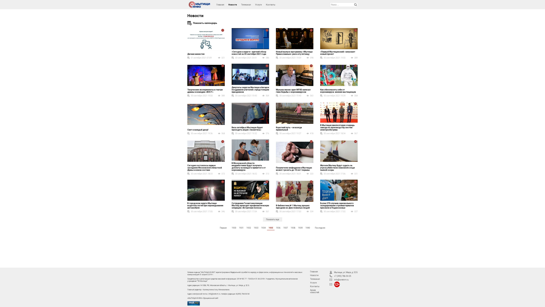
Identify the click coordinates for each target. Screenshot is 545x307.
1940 (307, 228)
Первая (223, 228)
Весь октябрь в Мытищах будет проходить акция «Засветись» (247, 128)
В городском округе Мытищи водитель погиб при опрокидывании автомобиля (205, 205)
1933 (256, 228)
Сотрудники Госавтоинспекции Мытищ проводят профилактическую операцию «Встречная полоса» (250, 205)
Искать (355, 5)
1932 (248, 228)
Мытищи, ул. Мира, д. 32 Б (346, 272)
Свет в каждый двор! (197, 130)
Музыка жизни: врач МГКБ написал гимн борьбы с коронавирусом (293, 91)
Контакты (270, 5)
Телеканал (246, 5)
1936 (278, 228)
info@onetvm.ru (214, 294)
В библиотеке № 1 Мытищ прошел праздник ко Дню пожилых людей (293, 206)
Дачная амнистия (196, 54)
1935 (271, 228)
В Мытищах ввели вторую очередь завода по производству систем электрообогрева (337, 127)
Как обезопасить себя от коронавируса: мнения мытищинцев (338, 91)
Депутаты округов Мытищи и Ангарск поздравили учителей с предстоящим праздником (250, 89)
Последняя (320, 228)
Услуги (258, 5)
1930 (234, 228)
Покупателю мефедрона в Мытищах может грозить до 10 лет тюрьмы (294, 169)
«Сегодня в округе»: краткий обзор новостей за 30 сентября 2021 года (249, 53)
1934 (263, 228)
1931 (241, 228)
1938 (293, 228)
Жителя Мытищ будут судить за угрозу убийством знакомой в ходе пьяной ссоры (337, 167)
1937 (285, 228)
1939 (300, 228)
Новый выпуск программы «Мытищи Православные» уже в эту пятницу (294, 53)
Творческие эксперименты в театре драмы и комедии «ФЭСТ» (205, 91)
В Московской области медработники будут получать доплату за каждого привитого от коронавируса (249, 166)
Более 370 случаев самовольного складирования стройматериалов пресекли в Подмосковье (337, 205)
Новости (232, 5)
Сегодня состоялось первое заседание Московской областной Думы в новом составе (204, 167)
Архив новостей (314, 291)
